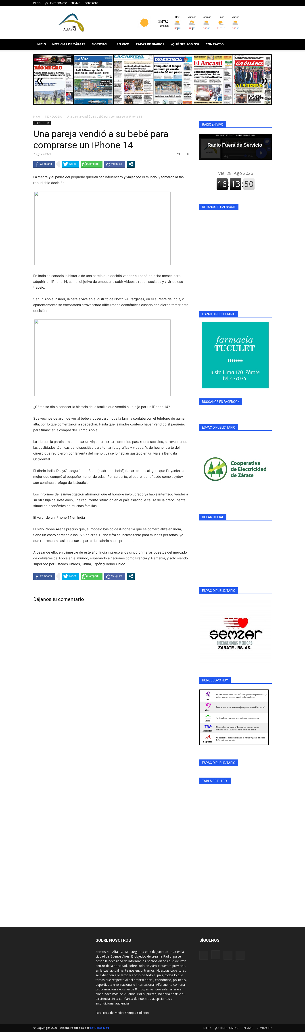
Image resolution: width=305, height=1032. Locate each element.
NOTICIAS (99, 44)
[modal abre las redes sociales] (131, 164)
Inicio (36, 116)
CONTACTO (91, 3)
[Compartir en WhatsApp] (91, 164)
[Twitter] (268, 3)
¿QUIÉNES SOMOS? (56, 3)
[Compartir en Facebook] (44, 164)
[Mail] (261, 3)
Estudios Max (99, 1028)
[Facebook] (246, 3)
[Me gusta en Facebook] (114, 164)
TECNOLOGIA (53, 116)
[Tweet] (70, 164)
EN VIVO (75, 3)
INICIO (37, 3)
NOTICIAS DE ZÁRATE (69, 44)
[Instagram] (253, 3)
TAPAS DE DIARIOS (150, 44)
